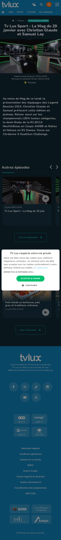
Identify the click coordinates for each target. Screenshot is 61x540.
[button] (30, 272)
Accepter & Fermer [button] (30, 278)
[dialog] (31, 270)
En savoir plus (41, 267)
